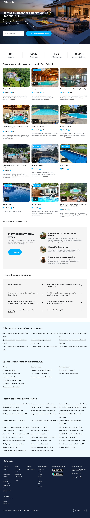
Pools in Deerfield (9, 370)
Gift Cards (6, 476)
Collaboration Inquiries (9, 499)
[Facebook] (73, 477)
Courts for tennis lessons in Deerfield (16, 427)
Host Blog (6, 481)
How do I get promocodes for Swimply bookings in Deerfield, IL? (60, 302)
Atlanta (39, 476)
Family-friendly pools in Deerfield (71, 431)
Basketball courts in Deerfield (41, 377)
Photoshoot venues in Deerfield (14, 441)
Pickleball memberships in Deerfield (72, 441)
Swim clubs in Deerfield (11, 447)
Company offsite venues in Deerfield (71, 411)
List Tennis (17, 472)
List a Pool (17, 469)
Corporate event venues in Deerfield (43, 414)
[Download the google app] (57, 474)
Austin (39, 479)
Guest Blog (6, 479)
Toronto (40, 486)
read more (12, 99)
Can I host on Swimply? (55, 310)
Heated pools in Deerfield (12, 380)
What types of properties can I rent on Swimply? (21, 311)
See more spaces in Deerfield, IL (14, 221)
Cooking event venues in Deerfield (15, 414)
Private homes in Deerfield (68, 374)
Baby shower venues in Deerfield (42, 404)
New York (40, 472)
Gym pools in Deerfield (39, 434)
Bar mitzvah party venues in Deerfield (44, 407)
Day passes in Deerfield (39, 427)
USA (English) (77, 510)
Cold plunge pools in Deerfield (13, 384)
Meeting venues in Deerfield (12, 437)
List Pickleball (18, 474)
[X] (76, 477)
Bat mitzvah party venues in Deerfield (72, 407)
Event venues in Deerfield (40, 431)
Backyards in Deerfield (67, 370)
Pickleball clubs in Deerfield (41, 441)
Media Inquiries (7, 474)
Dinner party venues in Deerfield (70, 427)
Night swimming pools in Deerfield (43, 437)
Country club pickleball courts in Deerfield (70, 415)
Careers (5, 469)
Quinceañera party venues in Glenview (44, 333)
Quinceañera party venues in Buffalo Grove (15, 335)
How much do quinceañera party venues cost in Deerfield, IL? (63, 286)
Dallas (39, 484)
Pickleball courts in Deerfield (41, 370)
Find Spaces (15, 252)
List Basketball (18, 476)
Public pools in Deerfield (11, 387)
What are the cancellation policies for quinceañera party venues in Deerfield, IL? (22, 302)
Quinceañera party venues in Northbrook (41, 341)
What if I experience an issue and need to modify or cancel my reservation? (61, 294)
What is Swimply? (14, 285)
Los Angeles (41, 469)
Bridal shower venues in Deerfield (43, 411)
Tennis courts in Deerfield (40, 374)
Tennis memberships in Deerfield (14, 451)
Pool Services (7, 487)
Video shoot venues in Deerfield (42, 451)
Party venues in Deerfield (68, 437)
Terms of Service (27, 510)
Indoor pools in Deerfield (11, 374)
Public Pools (6, 503)
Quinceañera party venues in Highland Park (72, 335)
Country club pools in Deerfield (13, 421)
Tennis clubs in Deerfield (68, 447)
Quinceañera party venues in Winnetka (73, 347)
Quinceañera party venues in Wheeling (44, 347)
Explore (5, 501)
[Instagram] (80, 477)
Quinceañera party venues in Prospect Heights (72, 341)
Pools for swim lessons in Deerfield (71, 444)
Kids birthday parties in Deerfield (70, 434)
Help (5, 494)
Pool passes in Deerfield (39, 444)
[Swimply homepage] (45, 2)
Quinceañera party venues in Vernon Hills (15, 348)
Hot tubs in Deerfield (10, 377)
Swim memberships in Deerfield (42, 447)
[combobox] (13, 33)
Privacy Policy (36, 510)
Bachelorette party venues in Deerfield (72, 404)
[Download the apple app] (57, 470)
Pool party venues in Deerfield (13, 444)
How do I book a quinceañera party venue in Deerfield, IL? (23, 294)
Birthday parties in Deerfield (13, 411)
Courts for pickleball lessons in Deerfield (70, 422)
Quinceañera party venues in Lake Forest (14, 341)
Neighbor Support (31, 469)
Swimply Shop (7, 472)
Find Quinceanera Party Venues (39, 33)
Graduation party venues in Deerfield (16, 434)
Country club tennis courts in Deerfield (44, 421)
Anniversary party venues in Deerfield (16, 404)
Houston (40, 481)
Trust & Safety (7, 496)
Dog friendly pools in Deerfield (13, 431)
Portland (40, 474)
